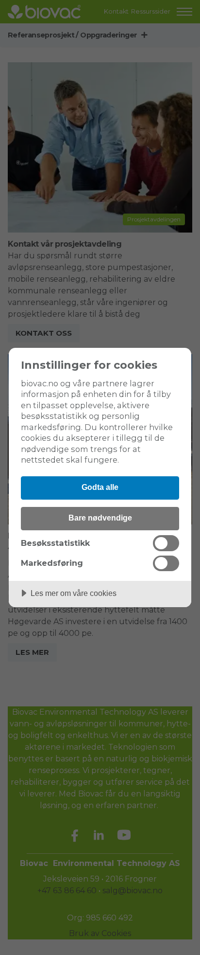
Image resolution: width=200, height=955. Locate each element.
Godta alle (100, 487)
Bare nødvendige (100, 517)
